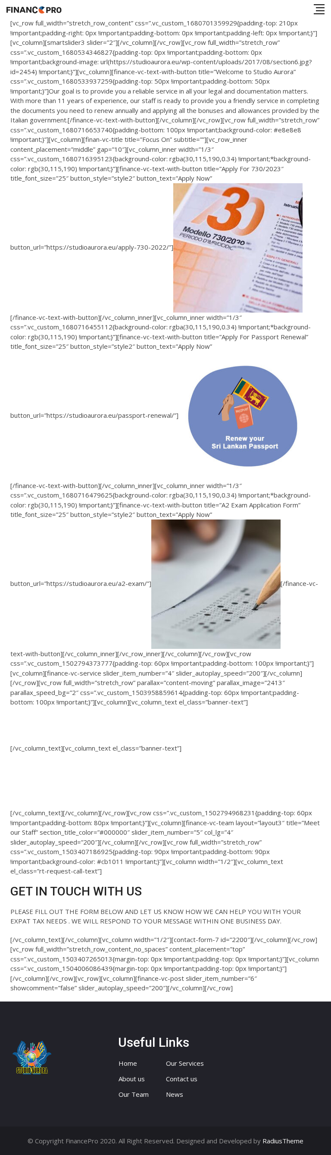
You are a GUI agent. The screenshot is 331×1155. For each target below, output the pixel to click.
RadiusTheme (282, 1140)
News (174, 1094)
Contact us (181, 1078)
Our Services (185, 1063)
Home (128, 1063)
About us (132, 1078)
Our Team (134, 1094)
